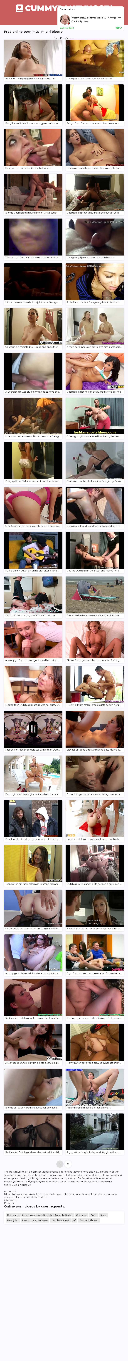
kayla (103, 1215)
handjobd (12, 1220)
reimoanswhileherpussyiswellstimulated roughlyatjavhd (39, 1215)
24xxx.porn (10, 1200)
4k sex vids (23, 1194)
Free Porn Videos (64, 38)
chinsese (81, 1215)
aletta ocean (40, 1220)
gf (74, 1220)
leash (25, 1220)
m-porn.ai (10, 1191)
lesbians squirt (60, 1220)
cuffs (93, 1215)
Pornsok (9, 1203)
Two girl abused (88, 1220)
